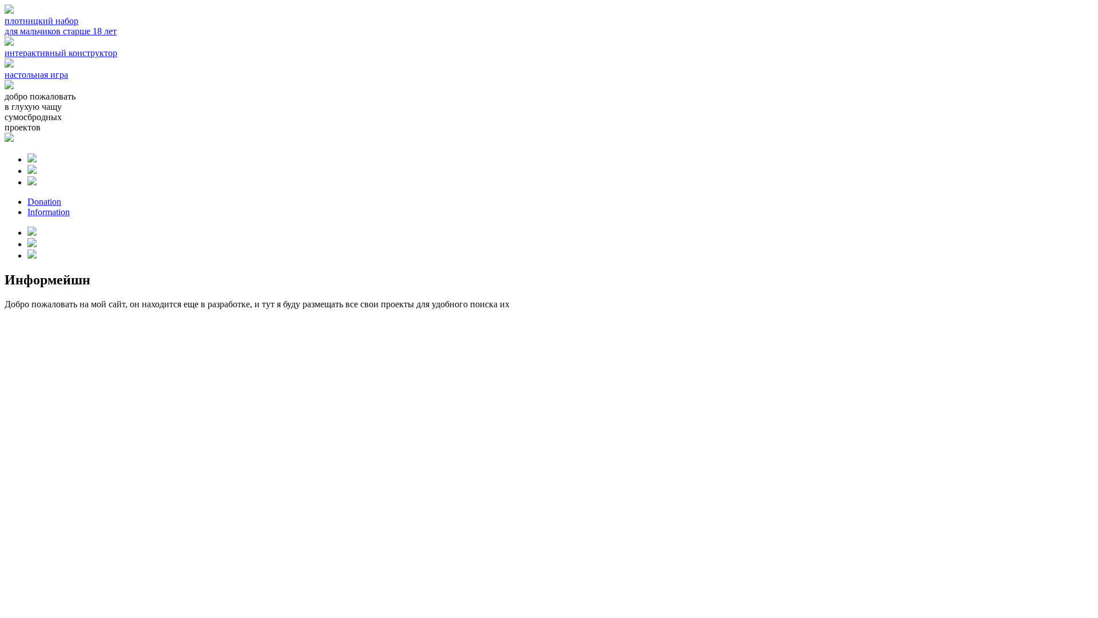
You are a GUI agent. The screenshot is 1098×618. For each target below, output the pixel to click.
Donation (44, 202)
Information (48, 212)
